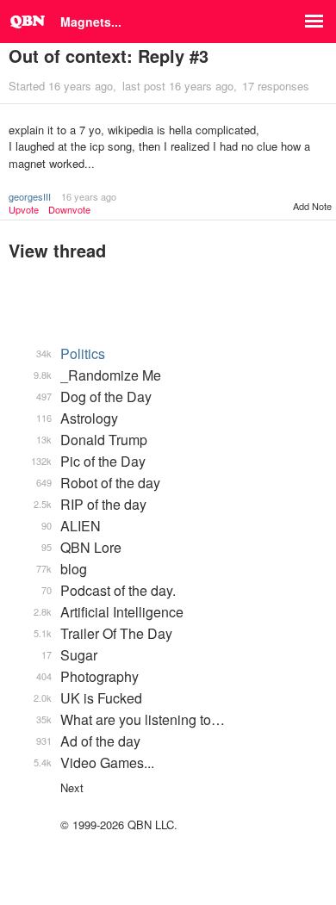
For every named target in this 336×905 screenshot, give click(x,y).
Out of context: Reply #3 (108, 55)
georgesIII (30, 196)
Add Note (312, 206)
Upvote (24, 209)
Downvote (69, 209)
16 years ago (88, 196)
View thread (57, 250)
